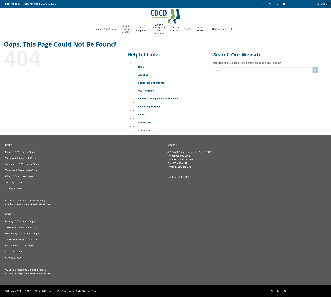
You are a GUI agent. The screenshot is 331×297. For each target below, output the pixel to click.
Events (142, 114)
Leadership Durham (149, 106)
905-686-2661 (182, 156)
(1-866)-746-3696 (30, 4)
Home (141, 67)
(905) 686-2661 (12, 4)
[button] (231, 30)
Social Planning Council (151, 83)
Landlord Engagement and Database (158, 98)
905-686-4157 (180, 163)
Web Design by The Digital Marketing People (77, 291)
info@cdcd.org (48, 4)
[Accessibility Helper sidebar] (328, 3)
